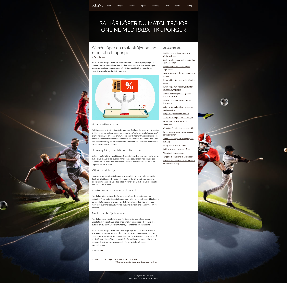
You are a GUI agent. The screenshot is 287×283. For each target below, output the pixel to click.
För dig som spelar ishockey (174, 145)
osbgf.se (97, 5)
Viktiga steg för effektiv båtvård (176, 114)
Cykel (167, 5)
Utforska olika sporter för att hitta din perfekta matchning (137, 262)
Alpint (143, 5)
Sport (177, 5)
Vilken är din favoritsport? (173, 153)
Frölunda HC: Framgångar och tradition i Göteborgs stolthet (114, 259)
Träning (189, 5)
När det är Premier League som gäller (178, 128)
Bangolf (119, 5)
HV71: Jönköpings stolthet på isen (177, 149)
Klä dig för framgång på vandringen (178, 117)
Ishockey (155, 5)
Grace (131, 278)
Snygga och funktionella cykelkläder (178, 157)
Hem (109, 5)
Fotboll (132, 5)
